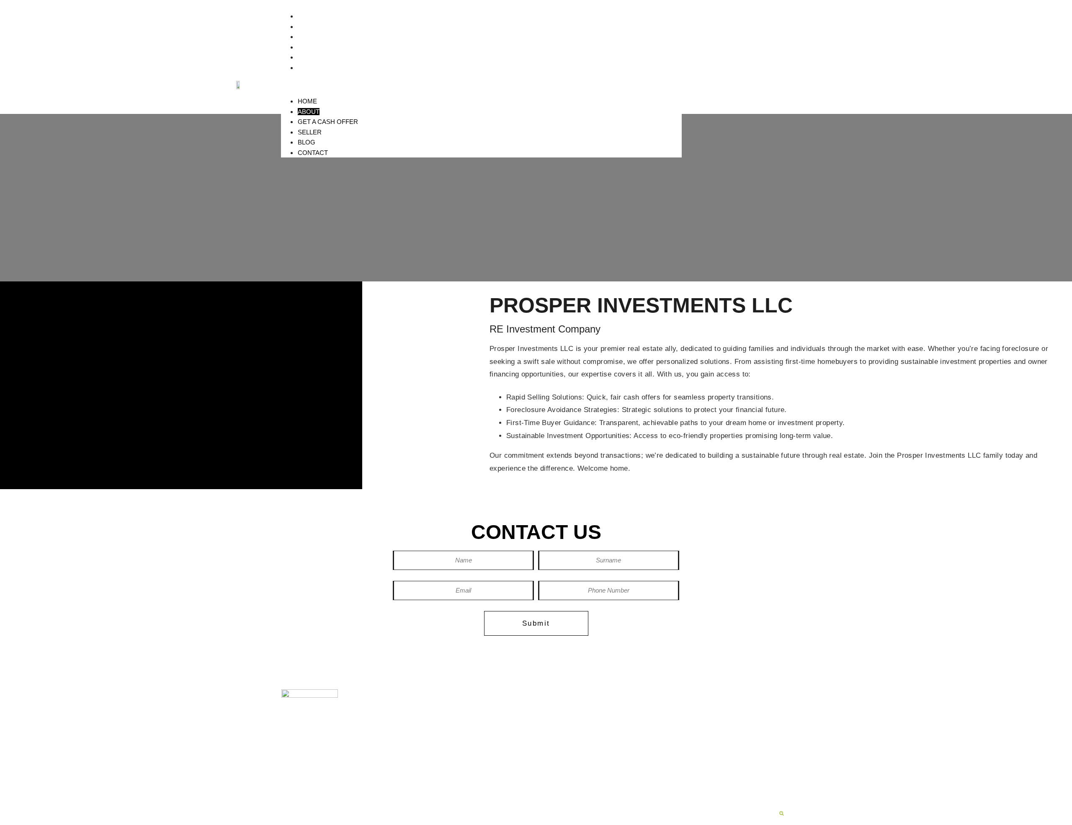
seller (642, 708)
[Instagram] (334, 754)
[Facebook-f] (305, 754)
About (309, 26)
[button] (481, 84)
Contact (313, 67)
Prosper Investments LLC (569, 708)
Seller (310, 47)
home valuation (657, 722)
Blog (306, 57)
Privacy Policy (427, 806)
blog (712, 708)
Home (307, 16)
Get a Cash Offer (328, 36)
